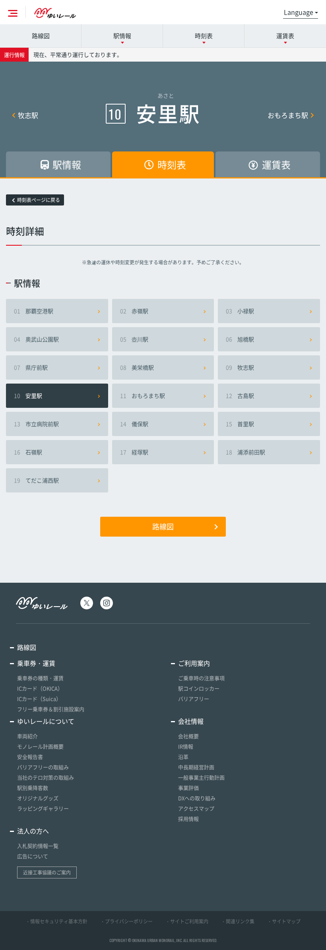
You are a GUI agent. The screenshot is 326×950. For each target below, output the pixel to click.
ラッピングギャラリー (43, 808)
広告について (32, 856)
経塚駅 (134, 452)
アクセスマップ (196, 808)
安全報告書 (30, 756)
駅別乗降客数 (32, 787)
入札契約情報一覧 (37, 845)
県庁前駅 (31, 367)
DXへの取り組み (196, 798)
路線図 (41, 35)
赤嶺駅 (134, 311)
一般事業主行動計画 (201, 777)
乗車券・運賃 (36, 663)
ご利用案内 (194, 663)
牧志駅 (28, 115)
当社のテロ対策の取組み (45, 777)
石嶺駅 (28, 452)
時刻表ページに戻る (38, 200)
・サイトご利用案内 (186, 921)
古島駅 (240, 395)
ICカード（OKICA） (40, 688)
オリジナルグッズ (37, 798)
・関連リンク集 (237, 921)
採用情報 (188, 818)
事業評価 (188, 787)
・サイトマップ (284, 921)
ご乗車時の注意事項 (201, 678)
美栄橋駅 (137, 367)
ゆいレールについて (45, 721)
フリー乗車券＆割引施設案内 (50, 709)
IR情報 (185, 746)
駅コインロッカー (198, 688)
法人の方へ (33, 831)
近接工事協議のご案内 (47, 872)
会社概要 (188, 736)
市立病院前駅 (36, 424)
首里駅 (240, 424)
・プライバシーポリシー (126, 921)
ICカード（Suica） (39, 698)
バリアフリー (193, 698)
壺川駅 (134, 339)
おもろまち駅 (288, 115)
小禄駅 (240, 311)
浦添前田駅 (245, 452)
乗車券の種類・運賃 (40, 678)
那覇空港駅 (33, 311)
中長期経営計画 (196, 767)
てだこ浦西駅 (36, 480)
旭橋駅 (240, 339)
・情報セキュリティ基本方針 (56, 921)
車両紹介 (27, 736)
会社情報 (191, 721)
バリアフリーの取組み (43, 767)
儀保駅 (134, 424)
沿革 (183, 756)
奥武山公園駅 (36, 339)
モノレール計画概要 (40, 746)
